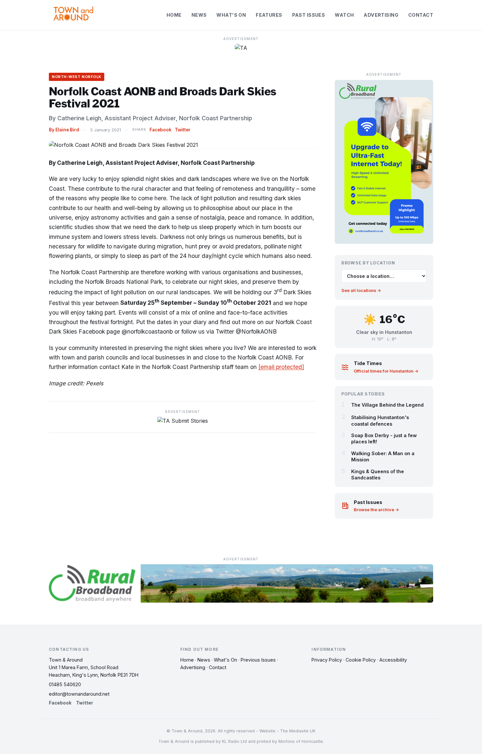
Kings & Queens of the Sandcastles (377, 474)
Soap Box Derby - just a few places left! (384, 438)
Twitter (183, 129)
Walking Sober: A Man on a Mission (382, 456)
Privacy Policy (326, 660)
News (199, 15)
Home (174, 15)
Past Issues (308, 15)
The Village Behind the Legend (387, 405)
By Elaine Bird (64, 129)
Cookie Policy (361, 660)
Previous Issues (258, 660)
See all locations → (361, 290)
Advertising (381, 15)
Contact (420, 15)
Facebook (160, 129)
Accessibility (393, 660)
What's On (231, 15)
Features (269, 15)
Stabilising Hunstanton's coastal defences (380, 420)
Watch (344, 15)
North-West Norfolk (76, 76)
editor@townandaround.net (79, 694)
